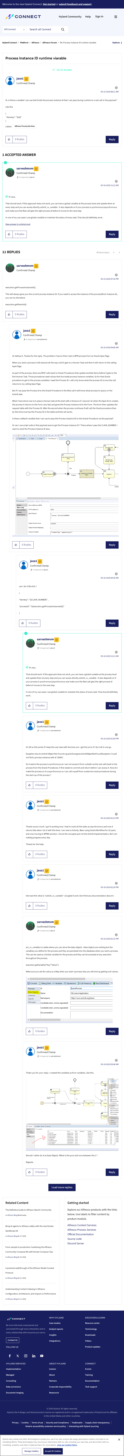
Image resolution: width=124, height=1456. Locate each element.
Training (89, 1375)
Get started (49, 4)
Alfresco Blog (12, 1215)
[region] (62, 1445)
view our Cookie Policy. (67, 1445)
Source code (74, 1239)
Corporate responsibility (60, 1386)
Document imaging (14, 1392)
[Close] (119, 1439)
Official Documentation (80, 1234)
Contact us (13, 1340)
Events (88, 1369)
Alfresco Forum (49, 42)
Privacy (15, 1422)
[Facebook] (9, 1356)
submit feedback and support (75, 4)
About (52, 1375)
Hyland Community (70, 17)
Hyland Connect (9, 42)
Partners (53, 1380)
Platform (24, 42)
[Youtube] (41, 1356)
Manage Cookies (31, 1451)
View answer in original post (17, 224)
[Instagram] (25, 1356)
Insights (52, 1335)
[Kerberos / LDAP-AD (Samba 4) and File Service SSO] (119, 252)
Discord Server (75, 1243)
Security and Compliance (57, 1422)
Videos (88, 1340)
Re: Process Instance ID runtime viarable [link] (78, 42)
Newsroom (54, 1392)
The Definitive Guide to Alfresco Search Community (28, 1209)
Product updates (92, 1346)
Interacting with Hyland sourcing (84, 1426)
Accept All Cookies (53, 1451)
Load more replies (62, 1187)
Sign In (99, 16)
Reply (112, 139)
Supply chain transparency (97, 1422)
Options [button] (116, 42)
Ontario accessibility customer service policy (45, 1426)
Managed (10, 1375)
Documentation (92, 1380)
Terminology (91, 1329)
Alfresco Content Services (81, 1225)
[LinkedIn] (33, 1356)
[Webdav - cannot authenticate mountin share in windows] (114, 252)
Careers (52, 1369)
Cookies (25, 1422)
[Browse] (115, 16)
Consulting (11, 1380)
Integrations (54, 1340)
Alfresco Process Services (25, 126)
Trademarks (77, 1422)
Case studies (54, 1323)
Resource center (92, 1323)
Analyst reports (56, 1329)
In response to (26, 177)
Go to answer (64, 70)
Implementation (13, 1369)
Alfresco (35, 42)
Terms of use (37, 1422)
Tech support (91, 1386)
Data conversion (13, 1386)
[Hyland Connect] (23, 17)
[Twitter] (17, 1356)
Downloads (90, 1335)
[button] (9, 139)
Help (88, 17)
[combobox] (47, 29)
